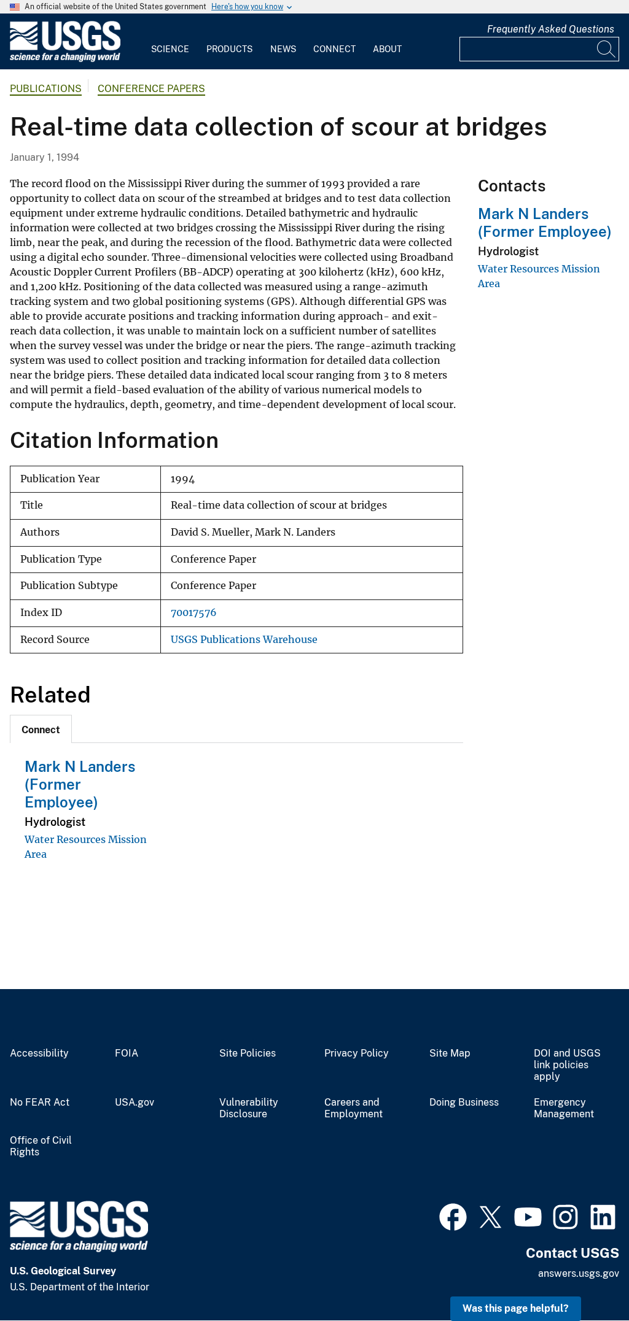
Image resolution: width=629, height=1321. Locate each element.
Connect (334, 49)
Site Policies (247, 1053)
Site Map (450, 1053)
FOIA (126, 1053)
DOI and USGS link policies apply (567, 1065)
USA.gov (134, 1102)
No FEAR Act (39, 1102)
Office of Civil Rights (41, 1146)
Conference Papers (151, 88)
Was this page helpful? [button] (516, 1308)
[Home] (65, 59)
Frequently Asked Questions (550, 29)
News (283, 49)
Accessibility (39, 1053)
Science (170, 49)
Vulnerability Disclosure (248, 1108)
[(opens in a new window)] (453, 1215)
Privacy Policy (356, 1053)
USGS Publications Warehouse (244, 639)
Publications (46, 88)
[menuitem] (170, 42)
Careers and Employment (353, 1108)
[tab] (41, 729)
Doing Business (464, 1102)
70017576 (194, 612)
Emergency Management (564, 1108)
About (387, 49)
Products (229, 49)
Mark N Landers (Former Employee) (80, 784)
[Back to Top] (584, 1276)
